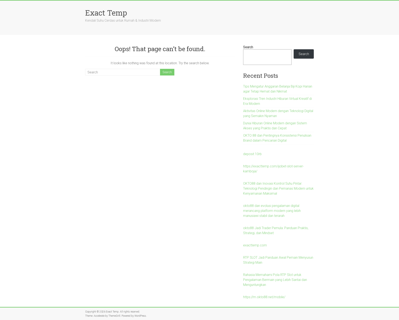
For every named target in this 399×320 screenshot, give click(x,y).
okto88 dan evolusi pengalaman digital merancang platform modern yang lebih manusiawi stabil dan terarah (272, 211)
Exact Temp (106, 13)
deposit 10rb (252, 154)
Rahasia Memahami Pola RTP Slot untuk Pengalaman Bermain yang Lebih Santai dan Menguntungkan (275, 280)
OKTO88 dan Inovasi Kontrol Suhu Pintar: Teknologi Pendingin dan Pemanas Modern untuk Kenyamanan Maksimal (278, 188)
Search (248, 47)
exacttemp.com (255, 245)
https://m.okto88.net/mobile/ (264, 297)
